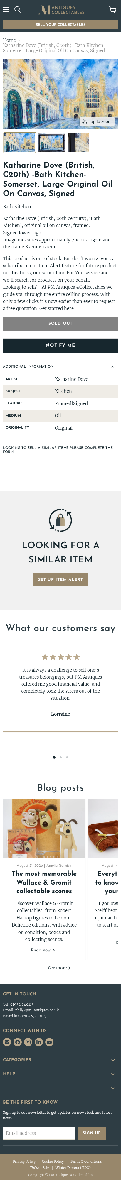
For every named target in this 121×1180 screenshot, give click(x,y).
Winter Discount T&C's (73, 1168)
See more (58, 968)
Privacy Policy (24, 1161)
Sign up (92, 1133)
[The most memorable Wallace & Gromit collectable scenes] (44, 828)
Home (9, 40)
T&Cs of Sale (39, 1168)
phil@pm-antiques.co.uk (37, 1010)
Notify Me (60, 345)
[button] (20, 143)
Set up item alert (60, 580)
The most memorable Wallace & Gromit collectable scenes (44, 883)
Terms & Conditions (86, 1161)
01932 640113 (21, 1004)
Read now (41, 950)
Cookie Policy (53, 1161)
